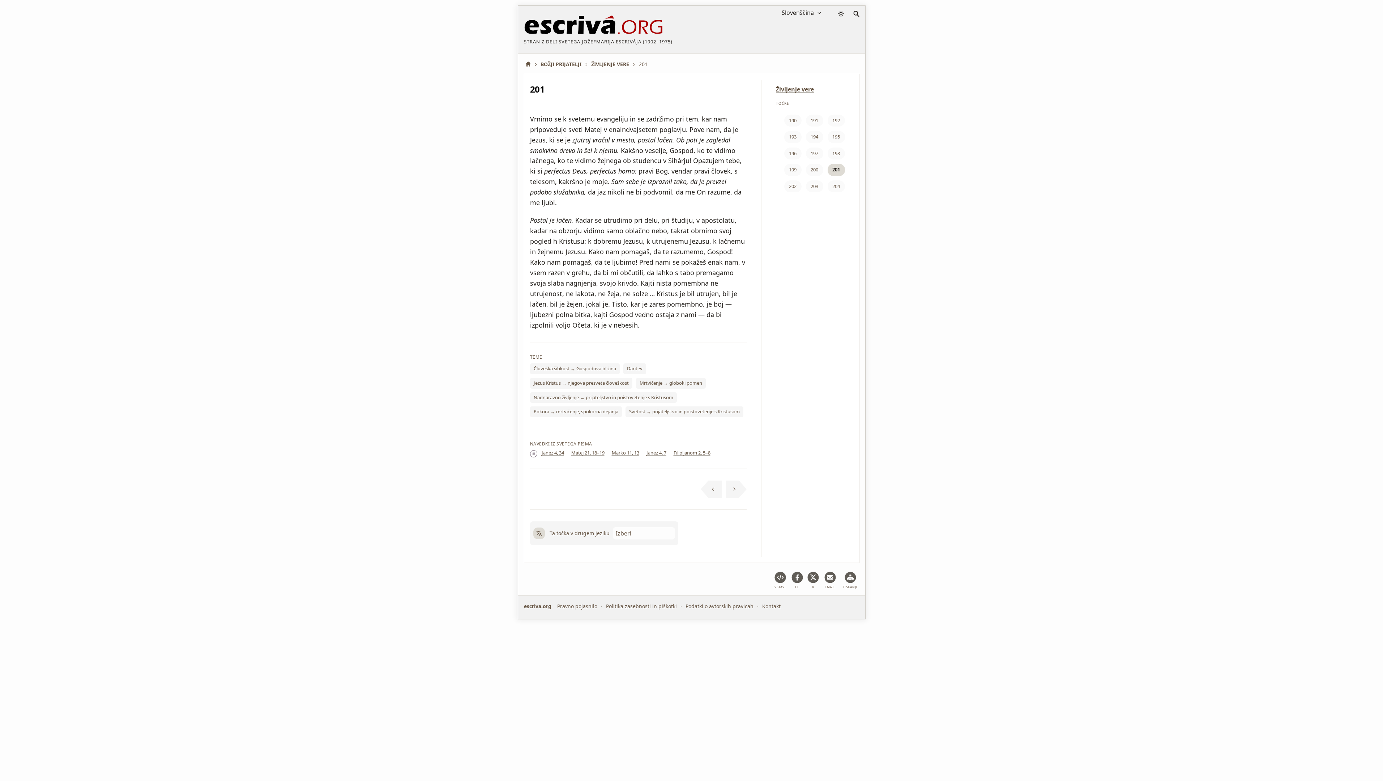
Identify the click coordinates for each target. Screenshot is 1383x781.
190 (793, 120)
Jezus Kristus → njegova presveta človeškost (581, 383)
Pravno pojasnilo (577, 606)
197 (814, 153)
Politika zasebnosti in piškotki (641, 606)
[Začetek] (531, 64)
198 (836, 153)
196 (793, 153)
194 (814, 136)
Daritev (635, 368)
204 (836, 186)
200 (814, 169)
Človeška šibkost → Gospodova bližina (575, 368)
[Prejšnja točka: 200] (711, 489)
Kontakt (771, 606)
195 (836, 136)
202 (793, 186)
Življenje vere (795, 89)
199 (793, 169)
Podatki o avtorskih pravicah (720, 606)
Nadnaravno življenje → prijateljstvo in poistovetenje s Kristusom (603, 397)
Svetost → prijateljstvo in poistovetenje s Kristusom (684, 411)
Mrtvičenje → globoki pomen (671, 383)
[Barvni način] (841, 13)
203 (814, 186)
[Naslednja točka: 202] (736, 489)
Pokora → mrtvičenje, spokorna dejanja (576, 411)
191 (814, 120)
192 (836, 120)
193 (793, 136)
